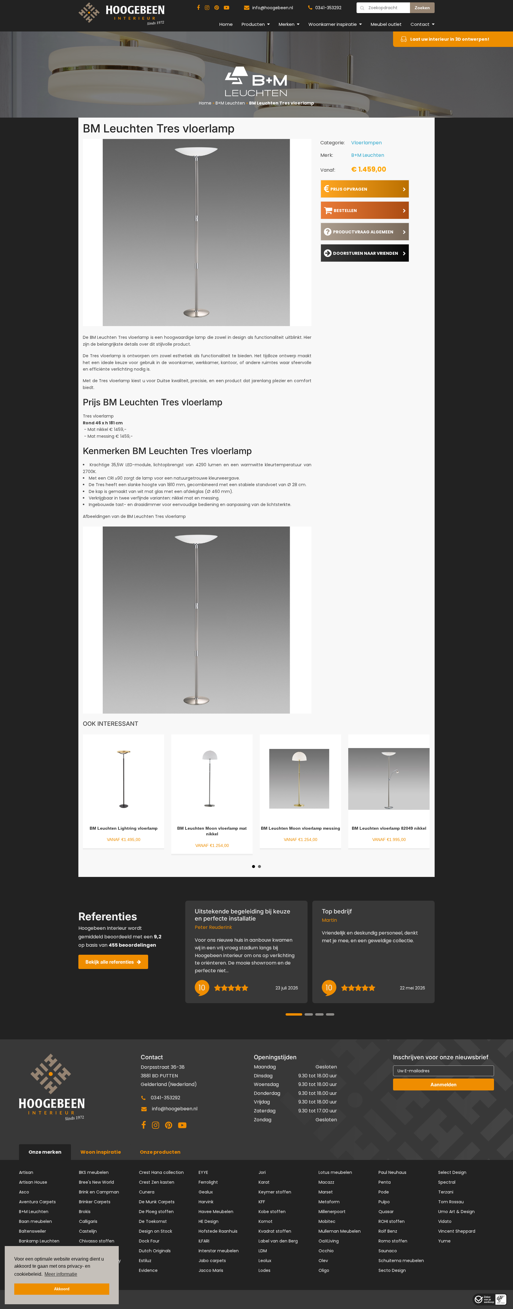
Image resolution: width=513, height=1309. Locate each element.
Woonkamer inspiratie (332, 24)
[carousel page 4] (330, 1014)
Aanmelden (443, 1084)
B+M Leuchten (230, 103)
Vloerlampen (366, 142)
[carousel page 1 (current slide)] (294, 1014)
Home (226, 24)
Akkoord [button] (61, 1289)
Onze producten (160, 1152)
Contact (420, 24)
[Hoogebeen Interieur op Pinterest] (216, 7)
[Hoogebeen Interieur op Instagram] (207, 7)
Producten (253, 24)
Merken (286, 24)
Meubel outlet (386, 24)
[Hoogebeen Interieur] (121, 16)
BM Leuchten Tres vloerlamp (281, 103)
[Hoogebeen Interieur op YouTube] (226, 7)
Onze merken (44, 1152)
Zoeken (422, 7)
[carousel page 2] (309, 1014)
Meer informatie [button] (61, 1274)
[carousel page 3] (319, 1014)
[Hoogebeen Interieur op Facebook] (198, 7)
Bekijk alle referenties (110, 962)
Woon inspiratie (100, 1152)
